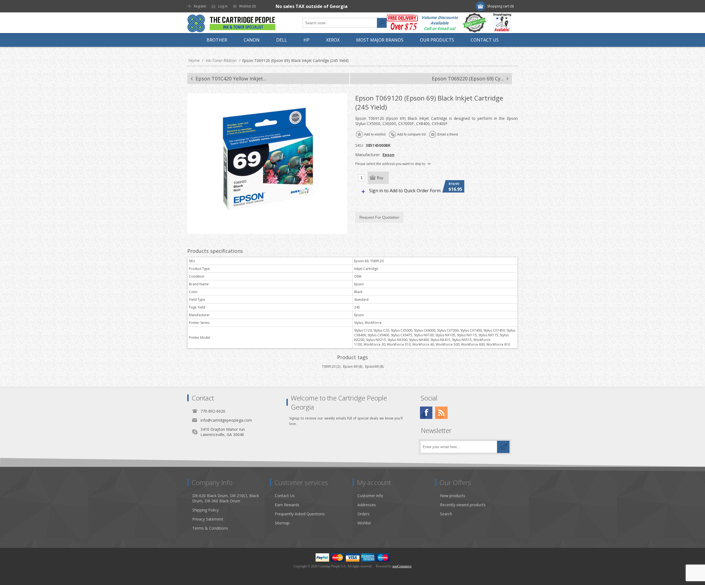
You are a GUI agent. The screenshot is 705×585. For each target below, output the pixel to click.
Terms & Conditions (210, 528)
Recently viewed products (463, 504)
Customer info (370, 495)
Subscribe (503, 447)
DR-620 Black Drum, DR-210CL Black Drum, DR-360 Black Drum (225, 498)
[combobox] (340, 23)
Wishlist (364, 523)
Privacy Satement (207, 519)
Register (200, 6)
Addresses (366, 504)
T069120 (328, 366)
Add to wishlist (375, 134)
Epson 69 (350, 366)
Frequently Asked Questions (300, 513)
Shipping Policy (205, 510)
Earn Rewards (287, 504)
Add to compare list (411, 134)
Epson (388, 154)
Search (382, 23)
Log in (222, 6)
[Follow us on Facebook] (426, 413)
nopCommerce (401, 566)
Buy (380, 178)
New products (452, 495)
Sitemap (282, 523)
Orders (363, 513)
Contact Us (285, 495)
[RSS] (441, 413)
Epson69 (372, 366)
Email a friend (447, 134)
